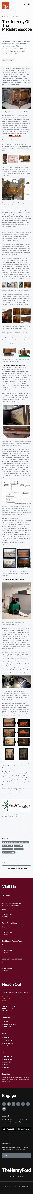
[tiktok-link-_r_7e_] (28, 1104)
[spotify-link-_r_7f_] (4, 1109)
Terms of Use (24, 1188)
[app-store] (9, 1129)
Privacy (7, 1188)
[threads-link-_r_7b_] (13, 1104)
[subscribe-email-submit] (28, 1155)
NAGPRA (6, 1186)
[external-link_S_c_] (16, 1001)
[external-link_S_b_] (16, 999)
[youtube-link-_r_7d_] (23, 1104)
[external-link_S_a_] (16, 997)
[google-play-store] (24, 1129)
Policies (13, 1186)
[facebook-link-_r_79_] (4, 1104)
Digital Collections (15, 135)
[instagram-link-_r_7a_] (9, 1104)
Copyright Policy (24, 1186)
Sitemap (15, 1188)
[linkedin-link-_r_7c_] (18, 1104)
